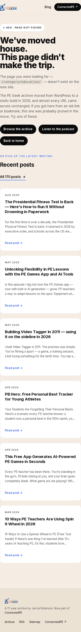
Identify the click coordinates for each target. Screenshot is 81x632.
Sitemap (34, 622)
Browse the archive (18, 129)
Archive (10, 622)
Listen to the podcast (58, 129)
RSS (22, 622)
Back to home (14, 141)
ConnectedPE (13, 612)
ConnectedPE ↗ (67, 6)
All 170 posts (10, 177)
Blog (48, 7)
